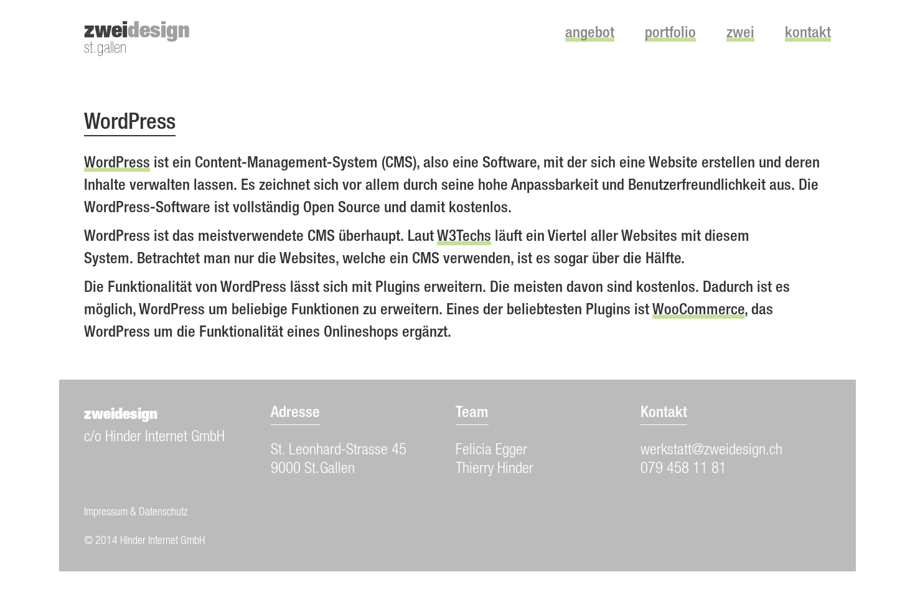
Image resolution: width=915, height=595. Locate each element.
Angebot (589, 34)
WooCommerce (698, 311)
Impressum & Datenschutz (135, 512)
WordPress (117, 164)
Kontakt (808, 34)
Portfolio (670, 34)
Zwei (740, 34)
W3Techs (464, 237)
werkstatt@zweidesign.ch (711, 451)
